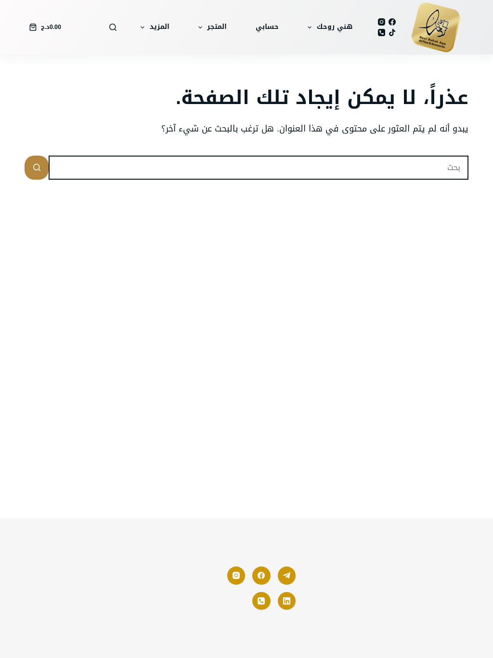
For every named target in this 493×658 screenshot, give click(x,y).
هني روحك (334, 26)
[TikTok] (392, 32)
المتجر (217, 26)
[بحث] (113, 27)
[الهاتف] (381, 32)
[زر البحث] (37, 168)
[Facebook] (392, 22)
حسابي (267, 26)
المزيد (159, 26)
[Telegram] (287, 575)
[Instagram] (381, 22)
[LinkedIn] (287, 601)
